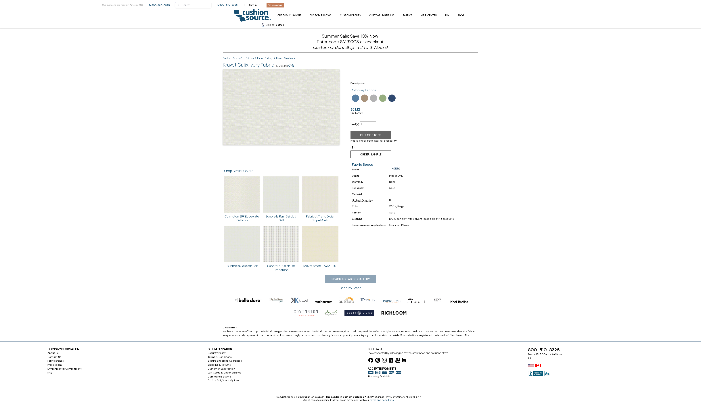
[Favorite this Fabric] (289, 65)
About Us (53, 353)
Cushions (289, 15)
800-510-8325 (161, 5)
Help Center (429, 15)
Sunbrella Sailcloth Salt (242, 266)
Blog (461, 15)
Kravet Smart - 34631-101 (320, 266)
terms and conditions (382, 400)
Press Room (54, 364)
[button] (272, 25)
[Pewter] (373, 97)
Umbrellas (381, 15)
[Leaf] (382, 97)
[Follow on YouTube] (397, 361)
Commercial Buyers (219, 376)
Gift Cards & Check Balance (224, 372)
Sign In (253, 5)
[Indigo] (355, 97)
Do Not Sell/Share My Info (223, 380)
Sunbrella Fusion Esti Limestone (281, 268)
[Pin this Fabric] (293, 65)
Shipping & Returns (219, 364)
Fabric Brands (55, 360)
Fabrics (407, 15)
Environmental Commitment (64, 368)
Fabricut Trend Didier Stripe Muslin (320, 218)
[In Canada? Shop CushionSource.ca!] (538, 367)
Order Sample (371, 154)
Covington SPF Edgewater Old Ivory (242, 218)
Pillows (321, 15)
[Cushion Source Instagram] (384, 361)
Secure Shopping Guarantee (225, 360)
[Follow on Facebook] (371, 360)
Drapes (350, 15)
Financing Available (379, 376)
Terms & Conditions (220, 357)
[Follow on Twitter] (391, 361)
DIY (447, 15)
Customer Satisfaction (221, 368)
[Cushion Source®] (252, 20)
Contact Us (54, 357)
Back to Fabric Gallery (351, 279)
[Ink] (391, 97)
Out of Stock (371, 135)
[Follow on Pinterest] (377, 361)
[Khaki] (364, 97)
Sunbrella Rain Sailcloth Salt (281, 218)
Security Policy (217, 353)
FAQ (49, 372)
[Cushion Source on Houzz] (404, 360)
